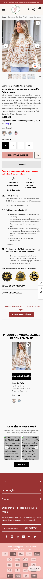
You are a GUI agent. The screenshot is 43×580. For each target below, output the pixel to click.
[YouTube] (29, 536)
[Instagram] (12, 536)
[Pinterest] (18, 536)
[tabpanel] (21, 376)
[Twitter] (35, 536)
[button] (28, 9)
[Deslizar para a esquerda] (5, 45)
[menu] (3, 9)
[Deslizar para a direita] (37, 45)
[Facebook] (6, 536)
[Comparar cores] (35, 66)
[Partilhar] (38, 23)
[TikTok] (23, 536)
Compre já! (21, 164)
